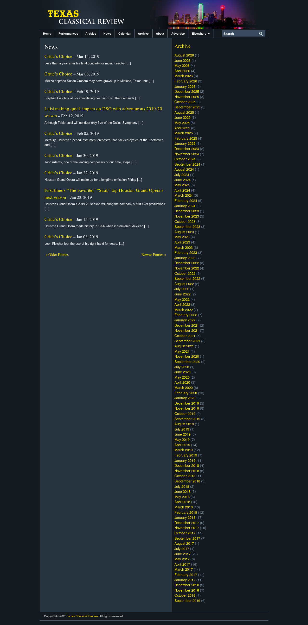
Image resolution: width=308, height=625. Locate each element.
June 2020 (182, 371)
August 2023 (184, 231)
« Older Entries (57, 254)
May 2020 (182, 377)
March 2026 (183, 75)
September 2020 (187, 361)
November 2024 (186, 153)
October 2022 (184, 273)
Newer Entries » (153, 254)
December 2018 (186, 465)
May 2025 (182, 122)
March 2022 (183, 309)
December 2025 (186, 91)
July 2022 (181, 288)
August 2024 (184, 169)
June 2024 (182, 179)
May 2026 (182, 65)
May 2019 (182, 439)
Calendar (124, 33)
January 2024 (184, 205)
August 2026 (184, 54)
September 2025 (187, 106)
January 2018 (184, 517)
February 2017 (185, 574)
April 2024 (182, 190)
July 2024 (181, 174)
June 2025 (182, 117)
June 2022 (182, 293)
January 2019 (184, 460)
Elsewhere (200, 33)
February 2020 (185, 392)
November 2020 (186, 356)
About (160, 33)
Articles (90, 33)
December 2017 (186, 522)
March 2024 (183, 195)
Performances (68, 33)
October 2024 (184, 158)
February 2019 (185, 454)
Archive (143, 33)
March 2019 (183, 449)
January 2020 (184, 397)
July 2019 (181, 428)
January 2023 (184, 257)
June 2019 (182, 434)
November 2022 (186, 267)
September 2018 (187, 480)
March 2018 (183, 506)
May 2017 (182, 558)
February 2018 (185, 512)
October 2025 (184, 101)
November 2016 (186, 590)
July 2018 (181, 486)
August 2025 (184, 112)
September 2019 (187, 418)
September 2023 (187, 226)
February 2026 (185, 80)
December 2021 (186, 325)
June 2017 (182, 553)
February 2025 (185, 138)
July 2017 (181, 548)
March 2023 (183, 247)
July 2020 (181, 366)
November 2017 (186, 527)
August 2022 (184, 283)
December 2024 (186, 148)
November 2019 (186, 408)
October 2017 (184, 532)
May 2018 (182, 496)
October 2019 (184, 413)
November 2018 (186, 470)
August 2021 (184, 345)
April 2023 (182, 241)
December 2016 (186, 584)
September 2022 (187, 278)
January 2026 (184, 86)
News (107, 33)
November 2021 (186, 330)
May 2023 (182, 236)
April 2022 (182, 304)
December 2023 (186, 210)
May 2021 (182, 351)
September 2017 (187, 538)
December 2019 (186, 403)
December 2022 (186, 262)
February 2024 (185, 200)
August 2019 (184, 423)
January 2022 (184, 319)
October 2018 (184, 475)
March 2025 (183, 132)
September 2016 (187, 600)
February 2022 (185, 314)
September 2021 (187, 340)
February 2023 (185, 252)
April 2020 (182, 382)
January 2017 (184, 579)
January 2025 (184, 143)
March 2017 (183, 569)
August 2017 (184, 543)
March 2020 (183, 387)
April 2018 (182, 501)
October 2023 (184, 221)
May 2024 (182, 184)
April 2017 (182, 564)
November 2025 (186, 96)
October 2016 (184, 595)
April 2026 (182, 70)
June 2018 (182, 491)
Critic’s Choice (58, 56)
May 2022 (182, 299)
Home (47, 33)
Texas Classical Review (88, 14)
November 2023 (186, 216)
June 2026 (182, 60)
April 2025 (182, 127)
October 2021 (184, 335)
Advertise (178, 33)
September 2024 (187, 164)
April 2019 (182, 444)
